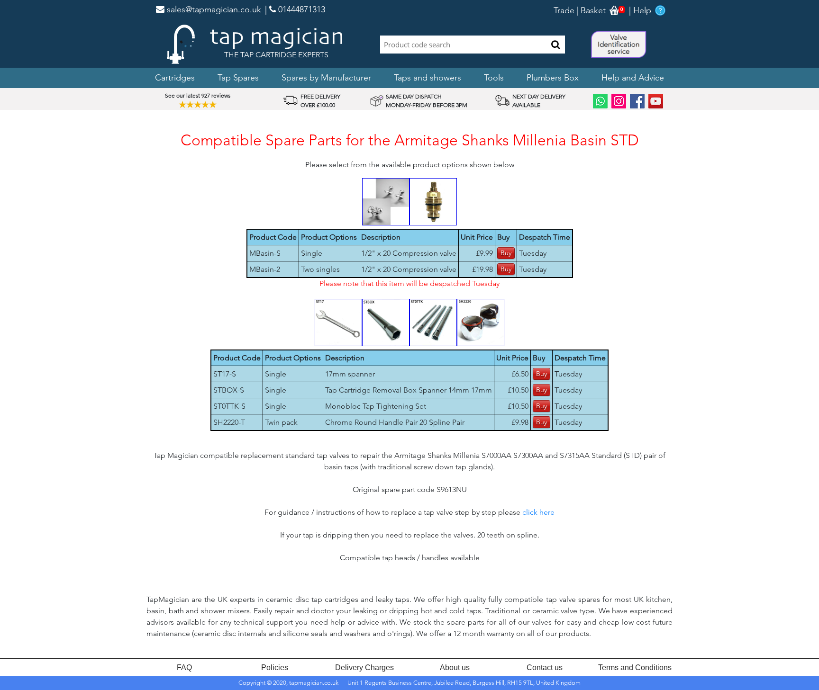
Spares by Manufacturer (326, 77)
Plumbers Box (553, 77)
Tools (494, 77)
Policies (274, 667)
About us (455, 667)
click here (538, 512)
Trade (564, 10)
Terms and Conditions (635, 667)
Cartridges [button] (175, 77)
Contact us (545, 667)
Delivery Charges (364, 667)
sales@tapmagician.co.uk (212, 9)
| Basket (591, 10)
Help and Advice (632, 77)
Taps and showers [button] (427, 77)
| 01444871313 (295, 9)
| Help (640, 10)
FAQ (184, 667)
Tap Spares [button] (238, 77)
